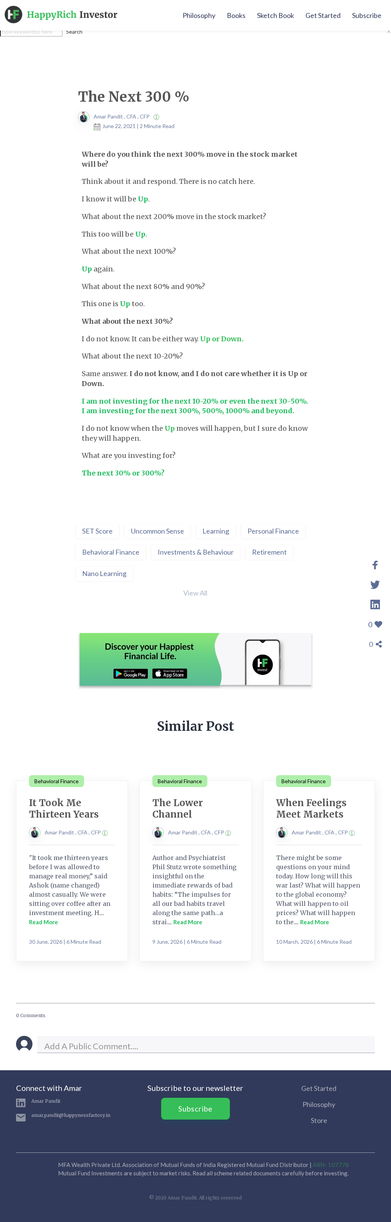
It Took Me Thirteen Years (64, 808)
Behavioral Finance (110, 552)
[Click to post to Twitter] (375, 583)
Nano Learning (104, 573)
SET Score (97, 531)
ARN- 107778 (331, 1164)
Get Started (323, 15)
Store (319, 1120)
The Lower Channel (177, 808)
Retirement (269, 552)
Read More (43, 922)
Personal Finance (273, 531)
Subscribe (366, 15)
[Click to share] (375, 564)
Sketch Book (275, 15)
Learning (215, 531)
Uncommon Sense (157, 531)
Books (236, 15)
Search (74, 31)
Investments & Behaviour (196, 552)
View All (195, 593)
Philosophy (199, 15)
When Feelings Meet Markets (311, 808)
